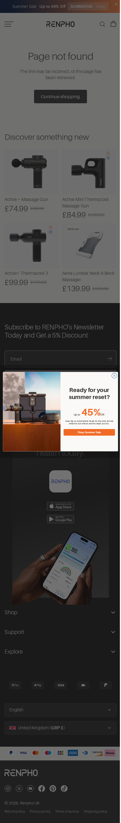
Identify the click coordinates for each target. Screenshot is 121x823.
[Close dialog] (112, 375)
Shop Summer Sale (88, 432)
